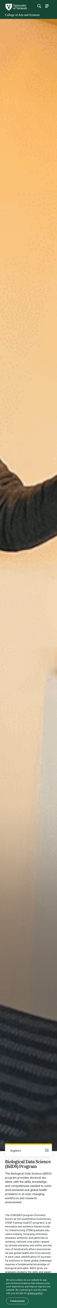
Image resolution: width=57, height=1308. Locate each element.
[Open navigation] (46, 1151)
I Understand (17, 1301)
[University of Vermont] (16, 10)
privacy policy (35, 1293)
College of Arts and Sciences (22, 15)
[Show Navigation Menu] (47, 6)
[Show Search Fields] (39, 6)
